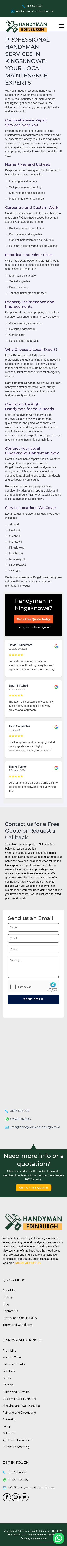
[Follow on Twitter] (24, 1497)
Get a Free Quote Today (33, 619)
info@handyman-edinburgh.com (35, 1127)
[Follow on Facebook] (7, 1497)
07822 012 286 (20, 1119)
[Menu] (61, 26)
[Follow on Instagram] (16, 1497)
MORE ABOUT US (27, 1263)
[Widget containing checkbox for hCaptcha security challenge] (33, 986)
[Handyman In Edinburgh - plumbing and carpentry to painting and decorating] (27, 26)
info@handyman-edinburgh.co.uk (34, 11)
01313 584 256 (34, 5)
